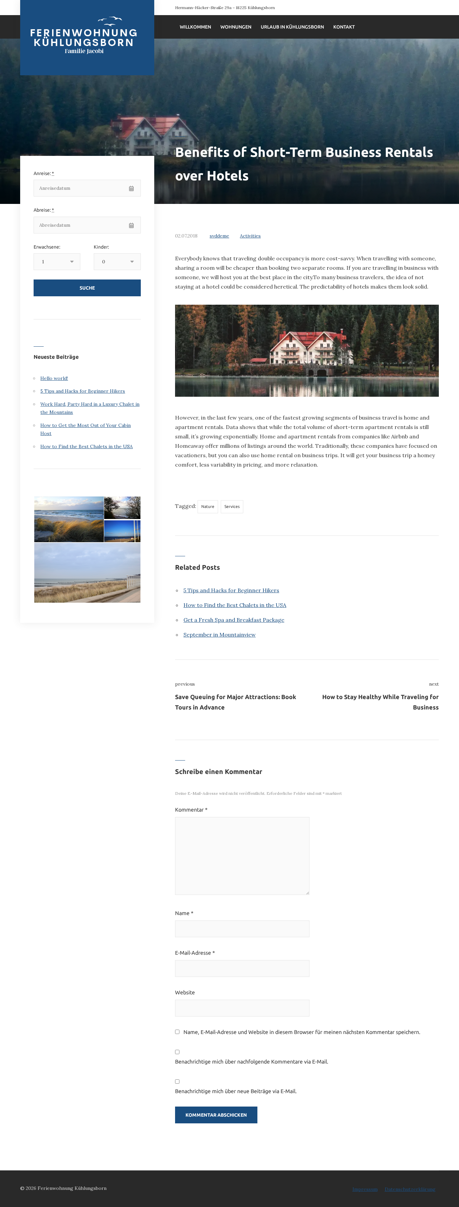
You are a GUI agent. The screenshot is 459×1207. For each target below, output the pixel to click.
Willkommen (195, 27)
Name (184, 913)
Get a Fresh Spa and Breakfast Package (233, 619)
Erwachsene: (47, 247)
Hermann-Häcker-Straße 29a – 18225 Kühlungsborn (225, 7)
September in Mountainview (219, 634)
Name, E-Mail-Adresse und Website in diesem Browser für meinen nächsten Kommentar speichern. (301, 1032)
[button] (68, 519)
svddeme (219, 236)
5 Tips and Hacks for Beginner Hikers (231, 590)
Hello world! (54, 378)
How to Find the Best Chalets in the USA (234, 605)
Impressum (365, 1189)
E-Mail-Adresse (195, 953)
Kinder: (101, 247)
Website (185, 992)
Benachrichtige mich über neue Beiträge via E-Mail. (236, 1091)
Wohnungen (235, 27)
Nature (207, 506)
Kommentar (191, 810)
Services (232, 506)
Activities (250, 236)
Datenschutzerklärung (410, 1189)
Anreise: (44, 173)
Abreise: (44, 210)
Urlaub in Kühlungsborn (292, 27)
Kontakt (344, 27)
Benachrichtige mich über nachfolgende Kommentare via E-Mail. (251, 1062)
